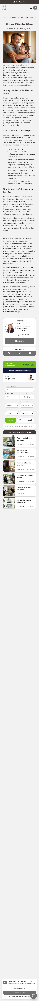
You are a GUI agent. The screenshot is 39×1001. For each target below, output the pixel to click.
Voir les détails (30, 426)
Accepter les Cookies (19, 992)
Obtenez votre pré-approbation (19, 371)
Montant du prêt (10, 402)
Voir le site (20, 426)
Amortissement (9, 410)
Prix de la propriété (10, 386)
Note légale (10, 426)
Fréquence (23, 410)
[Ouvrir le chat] (33, 995)
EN (35, 8)
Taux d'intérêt (24, 402)
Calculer (10, 420)
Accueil (6, 18)
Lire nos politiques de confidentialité (19, 996)
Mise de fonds (9, 393)
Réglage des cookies (19, 988)
